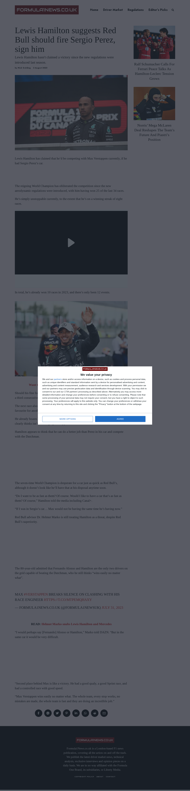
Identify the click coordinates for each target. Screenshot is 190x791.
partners (58, 379)
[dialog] (95, 395)
